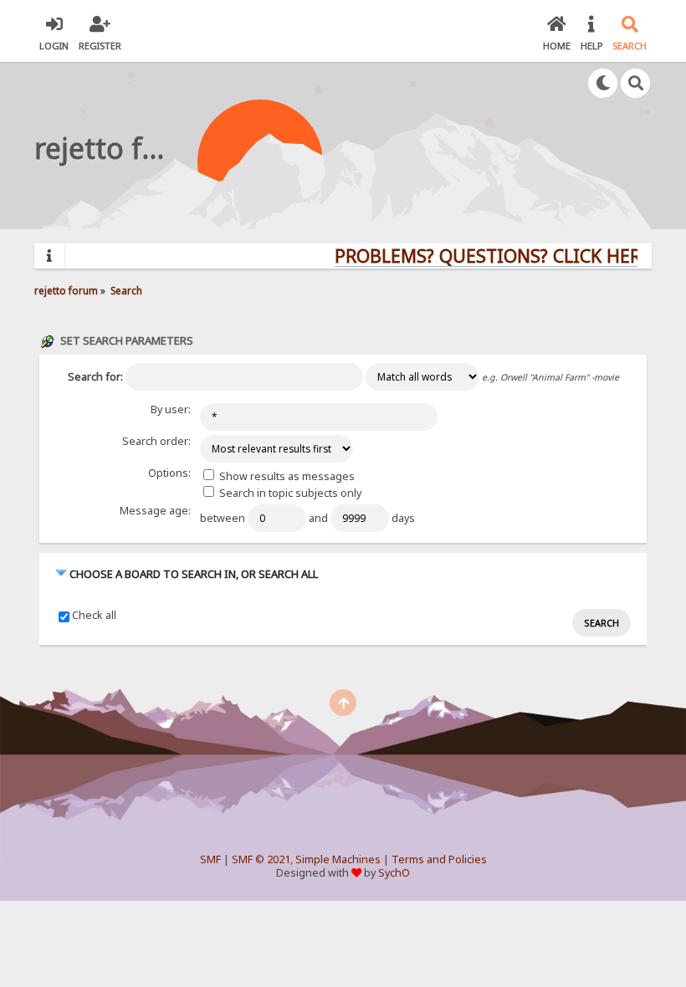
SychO (394, 873)
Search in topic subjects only (289, 493)
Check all (94, 615)
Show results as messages (286, 476)
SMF (210, 859)
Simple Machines (338, 859)
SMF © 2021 (261, 859)
